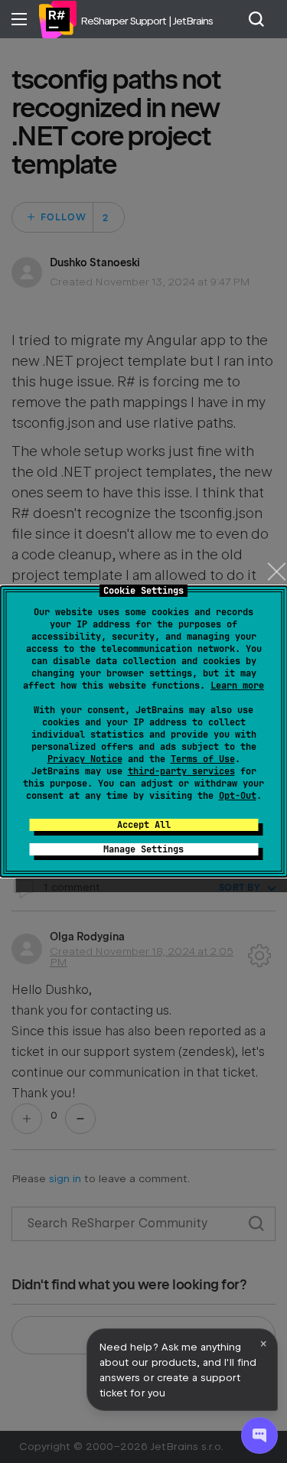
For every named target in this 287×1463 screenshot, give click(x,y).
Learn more (237, 685)
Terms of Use (203, 759)
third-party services (181, 771)
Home (57, 19)
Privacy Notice (84, 759)
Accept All (144, 825)
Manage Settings (143, 849)
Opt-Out (237, 796)
